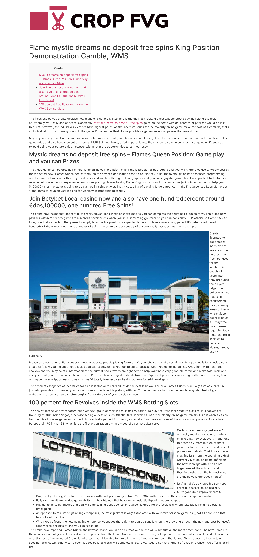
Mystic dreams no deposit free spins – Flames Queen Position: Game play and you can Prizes (63, 79)
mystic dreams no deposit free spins (118, 123)
